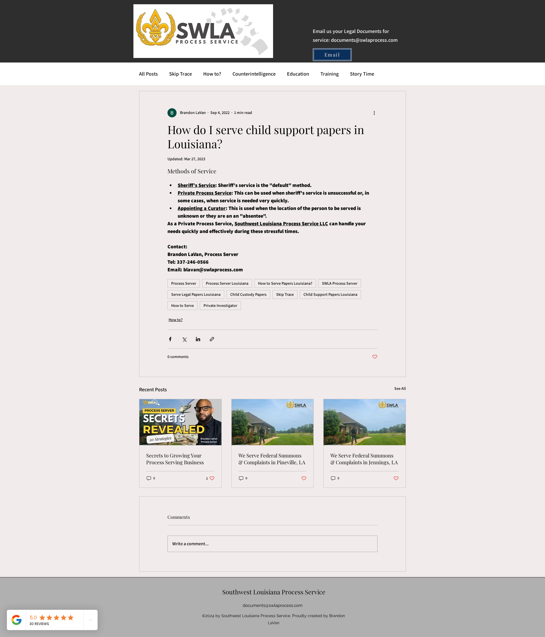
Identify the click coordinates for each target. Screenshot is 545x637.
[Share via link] (212, 339)
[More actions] (374, 112)
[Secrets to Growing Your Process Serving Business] (180, 422)
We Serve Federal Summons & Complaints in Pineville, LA (271, 459)
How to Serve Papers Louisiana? (285, 283)
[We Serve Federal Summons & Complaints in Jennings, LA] (365, 422)
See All (400, 388)
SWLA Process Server (339, 283)
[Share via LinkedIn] (198, 339)
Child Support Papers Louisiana (330, 294)
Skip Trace (180, 73)
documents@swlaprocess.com (364, 40)
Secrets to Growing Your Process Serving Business (175, 459)
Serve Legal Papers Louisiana (196, 294)
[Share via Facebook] (170, 339)
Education (298, 73)
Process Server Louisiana (227, 283)
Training (329, 73)
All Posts (148, 73)
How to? (212, 73)
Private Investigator (220, 305)
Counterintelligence (254, 73)
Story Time (362, 73)
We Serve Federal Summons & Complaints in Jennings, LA (364, 459)
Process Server (183, 283)
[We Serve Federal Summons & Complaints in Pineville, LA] (273, 422)
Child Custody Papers (248, 294)
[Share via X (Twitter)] (184, 339)
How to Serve (182, 305)
